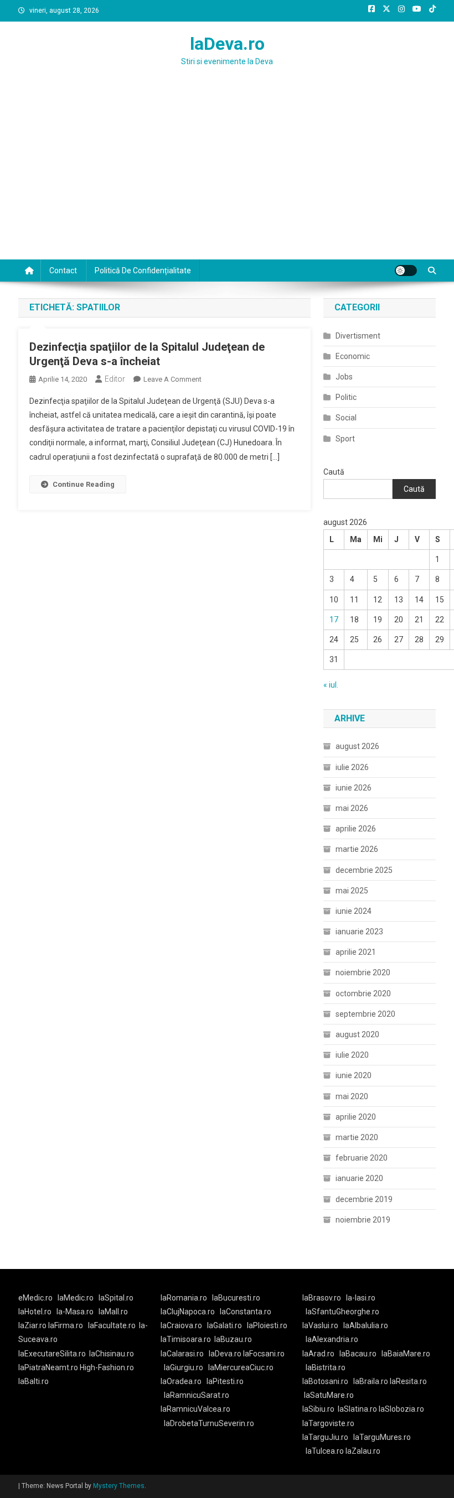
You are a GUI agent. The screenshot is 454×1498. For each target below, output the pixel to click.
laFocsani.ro (263, 1353)
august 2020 (357, 1034)
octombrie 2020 (363, 993)
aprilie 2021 (356, 952)
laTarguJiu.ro (327, 1437)
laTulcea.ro (325, 1451)
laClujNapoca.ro (188, 1311)
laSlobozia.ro (401, 1409)
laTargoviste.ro (328, 1423)
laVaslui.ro (322, 1325)
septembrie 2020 (365, 1014)
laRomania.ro (184, 1297)
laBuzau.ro (233, 1339)
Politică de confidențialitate (143, 270)
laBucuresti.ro (236, 1297)
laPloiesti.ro (267, 1325)
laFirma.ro (65, 1325)
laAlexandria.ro (332, 1339)
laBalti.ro (33, 1381)
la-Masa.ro (75, 1311)
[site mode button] (406, 270)
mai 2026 (352, 808)
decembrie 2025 (364, 870)
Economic (353, 356)
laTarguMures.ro (382, 1437)
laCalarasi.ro (182, 1353)
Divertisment (358, 335)
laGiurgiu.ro (186, 1367)
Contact (63, 270)
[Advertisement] (227, 176)
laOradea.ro (181, 1381)
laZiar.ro (33, 1325)
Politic (346, 397)
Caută (333, 471)
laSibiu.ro (318, 1409)
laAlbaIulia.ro (365, 1325)
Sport (345, 438)
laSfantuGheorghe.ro (342, 1311)
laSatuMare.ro (329, 1395)
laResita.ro (408, 1381)
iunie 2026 (354, 787)
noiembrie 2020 (363, 972)
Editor (115, 378)
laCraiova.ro (181, 1325)
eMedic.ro (35, 1297)
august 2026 (357, 746)
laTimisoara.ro (186, 1339)
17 (333, 619)
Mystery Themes (119, 1486)
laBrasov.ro (321, 1297)
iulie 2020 (352, 1054)
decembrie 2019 (364, 1199)
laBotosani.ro (325, 1381)
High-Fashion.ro (107, 1367)
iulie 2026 (352, 767)
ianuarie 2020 (359, 1178)
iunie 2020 (354, 1075)
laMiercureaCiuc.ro (241, 1367)
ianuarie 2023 (359, 931)
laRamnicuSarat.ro (196, 1395)
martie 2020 (357, 1137)
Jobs (344, 376)
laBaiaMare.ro (405, 1353)
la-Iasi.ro (360, 1297)
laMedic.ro (76, 1297)
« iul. (330, 684)
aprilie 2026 (356, 828)
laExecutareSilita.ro (52, 1353)
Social (346, 417)
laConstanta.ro (245, 1311)
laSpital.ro (116, 1297)
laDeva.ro (227, 43)
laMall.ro (113, 1311)
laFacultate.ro (112, 1325)
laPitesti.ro (225, 1381)
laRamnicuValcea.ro (195, 1409)
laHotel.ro (34, 1311)
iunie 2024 (354, 911)
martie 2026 (357, 849)
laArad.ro (318, 1353)
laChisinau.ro (111, 1353)
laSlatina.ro (357, 1409)
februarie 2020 (362, 1157)
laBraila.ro (370, 1381)
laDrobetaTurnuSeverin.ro (209, 1423)
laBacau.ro (357, 1353)
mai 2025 (352, 890)
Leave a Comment (172, 379)
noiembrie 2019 (363, 1219)
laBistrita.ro (325, 1367)
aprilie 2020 (356, 1116)
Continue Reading (84, 484)
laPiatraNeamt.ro (48, 1367)
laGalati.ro (224, 1325)
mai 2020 (352, 1096)
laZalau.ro (362, 1451)
